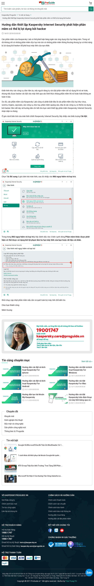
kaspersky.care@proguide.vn (33, 546)
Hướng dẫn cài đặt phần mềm (59, 519)
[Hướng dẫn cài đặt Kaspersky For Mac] (58, 385)
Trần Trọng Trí (71, 581)
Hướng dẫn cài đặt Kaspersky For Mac (77, 382)
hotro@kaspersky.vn (28, 542)
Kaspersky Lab (24, 39)
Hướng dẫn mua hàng (56, 515)
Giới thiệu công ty (8, 500)
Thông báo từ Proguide (14, 431)
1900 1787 (7, 539)
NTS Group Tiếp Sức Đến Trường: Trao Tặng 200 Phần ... (40, 466)
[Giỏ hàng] (90, 3)
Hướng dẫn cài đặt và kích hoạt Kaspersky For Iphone (33, 370)
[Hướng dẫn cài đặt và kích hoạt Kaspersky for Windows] (58, 371)
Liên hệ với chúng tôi (9, 511)
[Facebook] (50, 530)
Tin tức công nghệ (8, 507)
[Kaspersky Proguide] (47, 3)
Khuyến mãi (9, 416)
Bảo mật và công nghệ (13, 424)
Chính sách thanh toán (56, 500)
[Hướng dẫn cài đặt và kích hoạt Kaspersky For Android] (11, 385)
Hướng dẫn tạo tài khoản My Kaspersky (33, 395)
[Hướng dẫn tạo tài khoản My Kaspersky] (11, 398)
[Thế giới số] (77, 544)
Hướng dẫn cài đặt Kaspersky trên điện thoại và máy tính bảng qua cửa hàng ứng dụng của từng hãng (80, 397)
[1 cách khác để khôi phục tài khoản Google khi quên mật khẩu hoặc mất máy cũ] (10, 458)
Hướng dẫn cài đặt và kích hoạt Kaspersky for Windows (80, 370)
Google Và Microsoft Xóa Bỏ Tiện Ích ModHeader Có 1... (40, 445)
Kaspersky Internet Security (47, 116)
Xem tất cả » (87, 361)
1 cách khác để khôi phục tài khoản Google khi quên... (39, 455)
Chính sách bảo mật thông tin (59, 511)
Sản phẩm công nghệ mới (15, 427)
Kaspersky (28, 102)
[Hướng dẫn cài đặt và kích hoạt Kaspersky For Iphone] (11, 371)
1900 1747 (7, 532)
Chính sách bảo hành (56, 507)
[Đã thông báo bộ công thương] (57, 544)
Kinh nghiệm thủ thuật (13, 420)
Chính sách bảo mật (9, 504)
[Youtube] (56, 530)
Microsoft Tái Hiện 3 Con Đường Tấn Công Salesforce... (40, 476)
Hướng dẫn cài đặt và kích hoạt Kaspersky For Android (33, 384)
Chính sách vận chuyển (57, 504)
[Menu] (3, 3)
